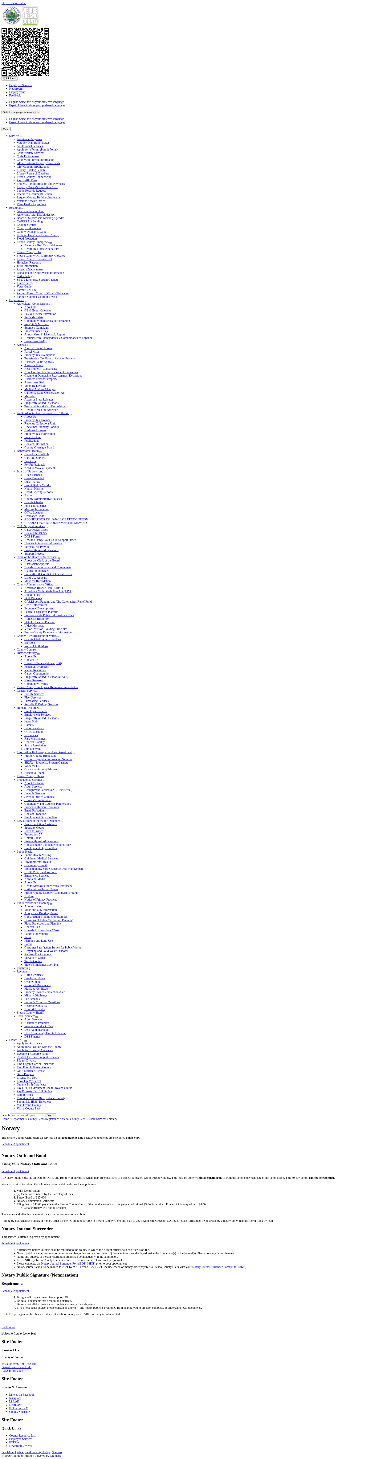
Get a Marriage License (31, 1070)
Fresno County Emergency (33, 242)
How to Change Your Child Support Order (50, 540)
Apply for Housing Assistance (35, 1050)
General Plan (32, 927)
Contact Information (36, 444)
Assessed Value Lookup (38, 348)
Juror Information (27, 266)
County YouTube (19, 1411)
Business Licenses (35, 430)
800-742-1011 (29, 1363)
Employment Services (37, 714)
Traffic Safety (25, 283)
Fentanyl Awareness (36, 666)
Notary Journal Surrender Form (68, 1263)
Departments (16, 300)
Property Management (30, 269)
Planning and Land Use (38, 940)
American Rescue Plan (30, 211)
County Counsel (26, 649)
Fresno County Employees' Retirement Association (47, 687)
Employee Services (20, 1439)
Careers (29, 724)
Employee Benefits (35, 711)
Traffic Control (33, 961)
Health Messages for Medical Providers (48, 885)
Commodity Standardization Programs (47, 320)
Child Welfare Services (30, 153)
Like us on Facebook (22, 1394)
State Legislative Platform (39, 622)
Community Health (35, 865)
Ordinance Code (34, 516)
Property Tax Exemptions (39, 355)
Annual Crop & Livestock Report (44, 334)
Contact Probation (35, 814)
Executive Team (34, 772)
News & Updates (34, 1009)
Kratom (29, 896)
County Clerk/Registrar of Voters (36, 635)
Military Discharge (35, 995)
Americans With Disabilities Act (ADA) (48, 591)
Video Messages (34, 625)
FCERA (14, 1442)
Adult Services (33, 786)
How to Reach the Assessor (41, 409)
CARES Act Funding (30, 221)
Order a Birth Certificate (31, 1084)
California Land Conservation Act (44, 392)
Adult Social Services (30, 146)
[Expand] (21, 136)
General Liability (34, 742)
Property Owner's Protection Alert (37, 187)
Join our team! (33, 748)
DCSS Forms (32, 536)
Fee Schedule (32, 998)
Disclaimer (8, 1452)
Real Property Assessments (40, 368)
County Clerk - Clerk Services (42, 639)
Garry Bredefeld (34, 478)
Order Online (32, 981)
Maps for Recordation (37, 581)
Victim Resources (35, 670)
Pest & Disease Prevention (40, 313)
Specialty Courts (34, 827)
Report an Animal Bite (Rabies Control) (41, 1098)
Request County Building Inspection (39, 197)
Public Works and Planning (33, 903)
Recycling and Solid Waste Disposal (46, 950)
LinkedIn (14, 1401)
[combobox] (21, 112)
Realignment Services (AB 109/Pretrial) (48, 790)
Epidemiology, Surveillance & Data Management (53, 868)
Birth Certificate (34, 974)
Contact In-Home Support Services (38, 1057)
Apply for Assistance (29, 1043)
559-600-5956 (10, 1363)
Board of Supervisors (29, 471)
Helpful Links (32, 837)
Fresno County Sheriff (30, 1012)
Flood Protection (27, 238)
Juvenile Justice (33, 831)
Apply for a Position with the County (39, 1046)
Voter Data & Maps (36, 646)
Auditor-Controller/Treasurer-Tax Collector (43, 413)
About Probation (34, 783)
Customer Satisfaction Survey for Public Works (52, 947)
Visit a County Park (28, 1108)
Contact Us (31, 659)
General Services (27, 690)
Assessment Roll (34, 382)
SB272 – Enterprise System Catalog (46, 762)
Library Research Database (33, 173)
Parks (27, 937)
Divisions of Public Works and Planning (48, 920)
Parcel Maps (31, 351)
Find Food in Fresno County (34, 1067)
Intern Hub (31, 721)
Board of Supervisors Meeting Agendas (40, 218)
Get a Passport (25, 1074)
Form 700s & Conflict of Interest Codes (48, 574)
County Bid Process (29, 228)
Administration (33, 906)
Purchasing (23, 968)
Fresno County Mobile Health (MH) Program (51, 892)
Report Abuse (25, 1094)
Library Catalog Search (31, 170)
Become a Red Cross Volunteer (43, 245)
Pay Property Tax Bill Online (34, 1091)
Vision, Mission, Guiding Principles (45, 629)
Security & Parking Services (41, 704)
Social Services (26, 1016)
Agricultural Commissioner (33, 303)
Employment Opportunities (40, 817)
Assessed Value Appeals (39, 361)
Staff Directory (33, 598)
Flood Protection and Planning (42, 923)
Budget (28, 495)
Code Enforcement (28, 156)
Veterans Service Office (31, 200)
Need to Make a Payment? (40, 468)
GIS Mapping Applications (33, 166)
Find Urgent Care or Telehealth (35, 1064)
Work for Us (31, 766)
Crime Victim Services (37, 800)
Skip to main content (14, 3)
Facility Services (34, 694)
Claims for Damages (36, 570)
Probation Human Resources (41, 807)
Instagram (15, 1398)
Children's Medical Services (41, 858)
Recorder (22, 971)
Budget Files (32, 594)
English (36, 102)
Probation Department (30, 779)
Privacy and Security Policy (33, 1452)
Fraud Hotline (32, 437)
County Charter (33, 502)
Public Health (25, 851)
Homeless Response (29, 262)
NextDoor (15, 1404)
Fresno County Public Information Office (49, 615)
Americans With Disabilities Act (36, 214)
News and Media (34, 879)
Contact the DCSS (35, 533)
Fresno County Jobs (29, 252)
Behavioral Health (28, 450)
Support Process (34, 553)
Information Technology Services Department (44, 752)
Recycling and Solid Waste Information (40, 272)
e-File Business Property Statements (38, 163)
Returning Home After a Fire (41, 248)
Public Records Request (31, 190)
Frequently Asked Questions (41, 403)
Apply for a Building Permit (41, 913)
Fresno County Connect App (34, 176)
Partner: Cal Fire (27, 289)
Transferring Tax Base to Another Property (50, 358)
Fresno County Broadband (40, 755)
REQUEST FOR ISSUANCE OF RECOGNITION (56, 519)
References (31, 735)
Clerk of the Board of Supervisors (37, 557)
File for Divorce (26, 1060)
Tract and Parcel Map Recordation (45, 406)
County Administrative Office (34, 584)
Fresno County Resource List (34, 259)
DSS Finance (32, 1036)
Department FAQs (35, 341)
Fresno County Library (30, 776)
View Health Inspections (31, 204)
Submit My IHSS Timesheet (34, 1101)
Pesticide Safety (33, 317)
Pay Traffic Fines (27, 180)
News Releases (33, 680)
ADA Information (12, 1370)
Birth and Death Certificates (41, 889)
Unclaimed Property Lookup (41, 426)
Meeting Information (36, 509)
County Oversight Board (39, 447)
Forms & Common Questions (42, 1002)
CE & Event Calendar (37, 310)
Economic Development (39, 608)
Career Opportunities (37, 673)
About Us (30, 307)
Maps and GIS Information (40, 909)
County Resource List (22, 1435)
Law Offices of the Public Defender (38, 820)
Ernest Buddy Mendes (37, 485)
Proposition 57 (33, 834)
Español (37, 105)
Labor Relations (34, 728)
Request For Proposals (37, 954)
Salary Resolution (35, 745)
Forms (28, 944)
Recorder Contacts (35, 1005)
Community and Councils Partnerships (47, 803)
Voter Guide (24, 286)
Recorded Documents (37, 985)
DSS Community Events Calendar (45, 1033)
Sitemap (57, 1452)
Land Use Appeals (35, 577)
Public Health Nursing (37, 855)
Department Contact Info (16, 1367)
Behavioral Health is (36, 454)
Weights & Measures (36, 324)
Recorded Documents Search (34, 194)
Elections (29, 642)
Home (5, 1119)
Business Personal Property (40, 379)
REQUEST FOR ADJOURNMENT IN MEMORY (56, 522)
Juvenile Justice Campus (39, 796)
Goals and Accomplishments (41, 769)
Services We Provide (36, 546)
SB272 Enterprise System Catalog (37, 279)
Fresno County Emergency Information (48, 632)
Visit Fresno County (29, 1105)
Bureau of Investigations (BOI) (43, 663)
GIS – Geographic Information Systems (48, 759)
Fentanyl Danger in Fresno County (38, 235)
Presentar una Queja (36, 331)
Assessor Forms (33, 365)
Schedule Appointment (15, 1144)
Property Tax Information (39, 433)
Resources (15, 207)
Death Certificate (34, 978)
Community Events (36, 683)
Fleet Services (32, 697)
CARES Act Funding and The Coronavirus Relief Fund (58, 601)
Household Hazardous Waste (41, 930)
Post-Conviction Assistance (40, 824)
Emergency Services (36, 875)
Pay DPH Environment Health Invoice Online (44, 1087)
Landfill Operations (36, 933)
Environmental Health (37, 861)
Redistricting (24, 276)
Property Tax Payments (38, 420)
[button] (183, 1155)
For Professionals (34, 464)
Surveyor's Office (35, 957)
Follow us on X (18, 1408)
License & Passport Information (43, 543)
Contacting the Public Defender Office (47, 844)
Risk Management (35, 738)
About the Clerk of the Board (42, 560)
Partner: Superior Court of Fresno (37, 296)
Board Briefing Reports (38, 492)
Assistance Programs (29, 139)
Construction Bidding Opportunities (45, 916)
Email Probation (34, 810)
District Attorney (27, 653)
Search (6, 1115)
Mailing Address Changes (39, 389)
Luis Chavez (32, 481)
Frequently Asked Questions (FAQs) (46, 677)
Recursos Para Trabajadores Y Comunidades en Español (58, 337)
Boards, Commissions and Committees (47, 567)
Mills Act (29, 396)
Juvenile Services (34, 793)
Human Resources (28, 707)
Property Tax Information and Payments (41, 183)
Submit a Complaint (36, 327)
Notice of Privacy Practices (40, 899)
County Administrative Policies (43, 498)
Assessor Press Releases (38, 399)
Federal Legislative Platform (41, 611)
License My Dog (27, 1077)
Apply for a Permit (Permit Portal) (37, 149)
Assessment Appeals (36, 563)
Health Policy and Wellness (40, 872)
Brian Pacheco (33, 474)
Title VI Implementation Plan (41, 964)
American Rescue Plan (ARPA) (43, 587)
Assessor (22, 344)
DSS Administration (36, 1029)
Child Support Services (31, 526)
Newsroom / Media (20, 1445)
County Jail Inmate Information (35, 159)
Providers (30, 461)
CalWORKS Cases (36, 529)
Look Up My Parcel (29, 1081)
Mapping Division (35, 385)
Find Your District (35, 505)
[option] (186, 102)
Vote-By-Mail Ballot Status (33, 142)
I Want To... (16, 1040)
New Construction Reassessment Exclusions (51, 372)
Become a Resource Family (33, 1053)
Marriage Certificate (36, 988)
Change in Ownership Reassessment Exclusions (53, 375)
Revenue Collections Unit (39, 423)
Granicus (55, 1455)
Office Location (33, 512)
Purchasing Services (36, 700)
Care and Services (35, 457)
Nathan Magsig (33, 488)
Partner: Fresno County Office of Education (43, 293)
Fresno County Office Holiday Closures (41, 255)
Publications (31, 440)
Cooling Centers (26, 224)
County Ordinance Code (31, 231)
